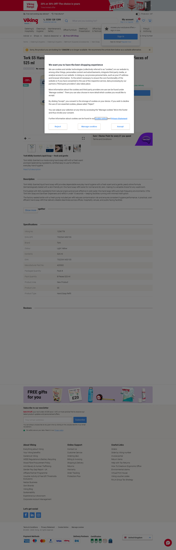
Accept (120, 126)
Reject (58, 126)
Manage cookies (89, 126)
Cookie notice (101, 118)
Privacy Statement (119, 118)
